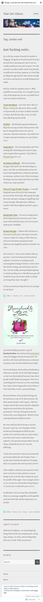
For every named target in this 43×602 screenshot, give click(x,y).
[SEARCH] (37, 562)
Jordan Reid (34, 353)
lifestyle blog (8, 157)
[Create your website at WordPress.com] (21, 2)
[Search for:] (19, 562)
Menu (36, 14)
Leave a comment (29, 296)
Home (5, 574)
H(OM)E (6, 124)
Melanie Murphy (9, 231)
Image (25, 512)
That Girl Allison (13, 14)
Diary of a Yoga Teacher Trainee (16, 189)
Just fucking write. (16, 49)
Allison (9, 296)
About (5, 579)
